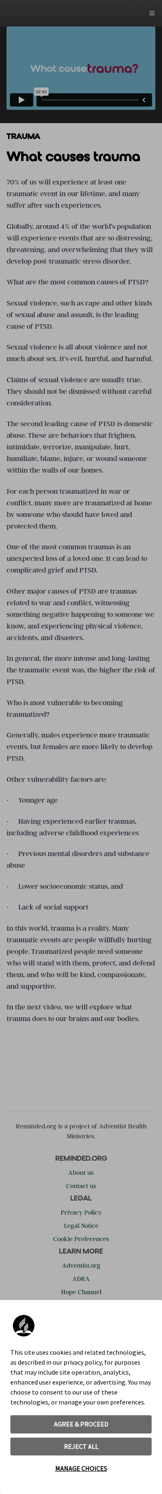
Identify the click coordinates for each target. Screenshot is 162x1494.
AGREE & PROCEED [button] (81, 1424)
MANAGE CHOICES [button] (81, 1468)
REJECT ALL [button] (81, 1446)
